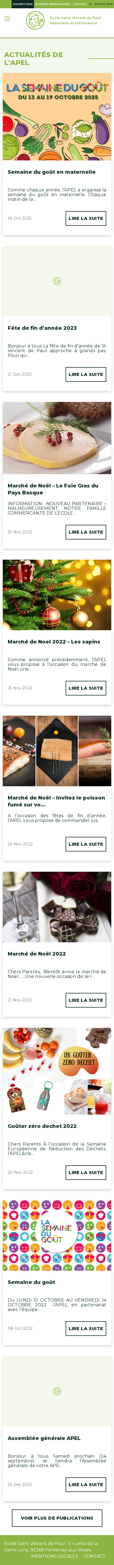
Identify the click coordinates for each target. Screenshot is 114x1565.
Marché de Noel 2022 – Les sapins (54, 642)
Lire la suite (86, 218)
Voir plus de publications (57, 1518)
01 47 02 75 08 (103, 4)
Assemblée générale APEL (44, 1438)
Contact (80, 4)
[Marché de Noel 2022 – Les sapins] (57, 593)
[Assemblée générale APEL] (57, 1379)
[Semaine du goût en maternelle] (57, 116)
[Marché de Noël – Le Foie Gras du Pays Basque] (57, 438)
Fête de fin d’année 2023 (42, 328)
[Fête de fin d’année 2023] (57, 269)
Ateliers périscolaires (52, 4)
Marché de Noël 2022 (37, 954)
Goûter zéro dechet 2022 (42, 1126)
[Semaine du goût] (57, 1230)
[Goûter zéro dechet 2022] (57, 1071)
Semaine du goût (31, 1282)
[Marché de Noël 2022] (57, 902)
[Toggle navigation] (7, 19)
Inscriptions (23, 4)
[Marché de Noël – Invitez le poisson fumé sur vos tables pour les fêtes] (57, 734)
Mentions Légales (54, 1556)
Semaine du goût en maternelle (52, 172)
